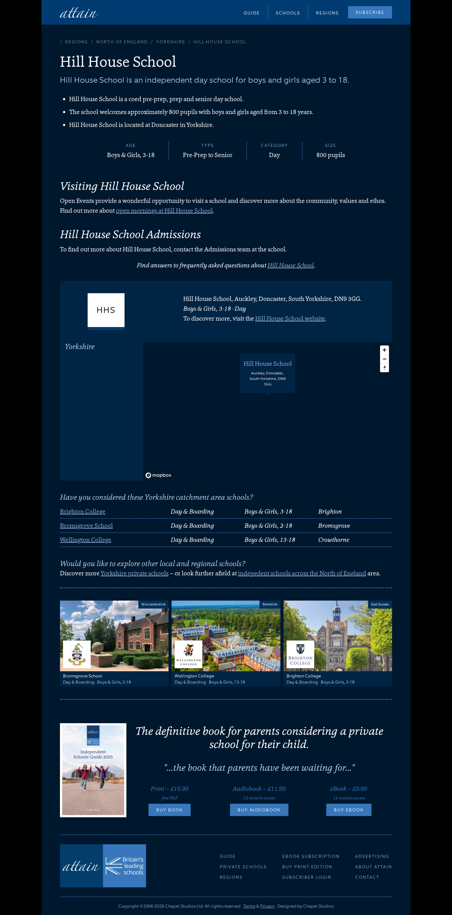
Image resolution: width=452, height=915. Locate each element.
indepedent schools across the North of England (302, 573)
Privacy (267, 906)
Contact (367, 877)
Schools (288, 13)
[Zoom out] (384, 358)
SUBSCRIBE (370, 12)
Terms (249, 906)
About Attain (373, 866)
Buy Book (169, 810)
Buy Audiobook (259, 810)
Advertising (372, 856)
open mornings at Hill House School (164, 211)
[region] (267, 411)
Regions (327, 13)
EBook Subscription (311, 856)
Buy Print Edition (307, 866)
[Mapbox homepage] (158, 475)
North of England (122, 42)
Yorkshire (170, 42)
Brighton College (82, 511)
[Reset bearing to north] (384, 367)
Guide (252, 13)
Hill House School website (290, 318)
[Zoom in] (384, 349)
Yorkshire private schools (135, 573)
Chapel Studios (318, 906)
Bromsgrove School (86, 526)
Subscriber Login (306, 877)
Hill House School (291, 265)
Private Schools (243, 866)
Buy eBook (349, 810)
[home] (79, 12)
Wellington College (85, 540)
